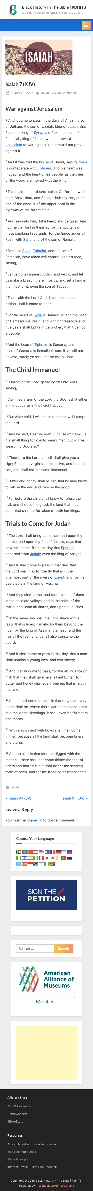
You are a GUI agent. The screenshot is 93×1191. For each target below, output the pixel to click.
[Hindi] (30, 858)
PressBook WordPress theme (55, 1185)
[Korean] (53, 858)
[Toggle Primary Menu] (86, 25)
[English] (41, 852)
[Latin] (58, 858)
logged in (34, 820)
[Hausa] (19, 858)
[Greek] (64, 852)
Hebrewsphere (17, 1114)
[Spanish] (24, 863)
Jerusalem (13, 145)
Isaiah (15, 787)
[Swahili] (36, 863)
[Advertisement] (46, 1053)
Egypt (59, 577)
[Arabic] (24, 852)
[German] (58, 852)
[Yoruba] (47, 863)
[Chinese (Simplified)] (30, 852)
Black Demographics (21, 1151)
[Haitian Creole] (69, 852)
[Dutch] (36, 852)
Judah (73, 126)
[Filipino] (47, 852)
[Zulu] (53, 863)
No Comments (67, 93)
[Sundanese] (30, 863)
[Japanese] (47, 858)
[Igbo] (36, 858)
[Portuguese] (64, 858)
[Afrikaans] (19, 852)
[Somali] (19, 863)
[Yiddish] (41, 863)
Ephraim (44, 168)
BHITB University (19, 1106)
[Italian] (41, 858)
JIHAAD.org (15, 1121)
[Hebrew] (24, 858)
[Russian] (69, 858)
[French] (53, 852)
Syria (38, 132)
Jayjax (45, 93)
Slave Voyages (17, 1159)
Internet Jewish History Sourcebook (32, 1167)
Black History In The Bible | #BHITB (54, 7)
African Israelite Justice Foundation (31, 1144)
